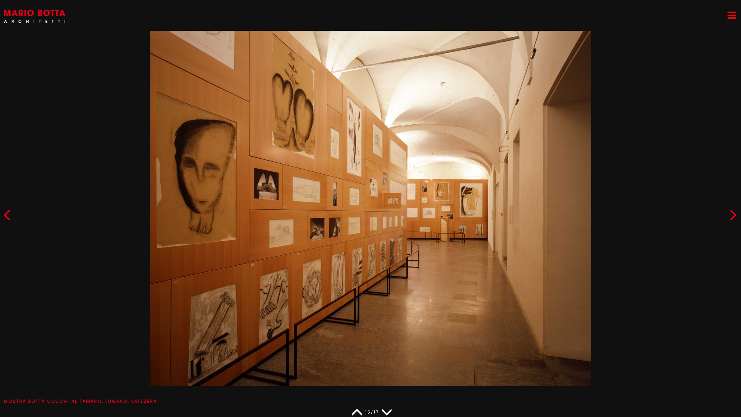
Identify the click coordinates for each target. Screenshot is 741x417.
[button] (733, 216)
